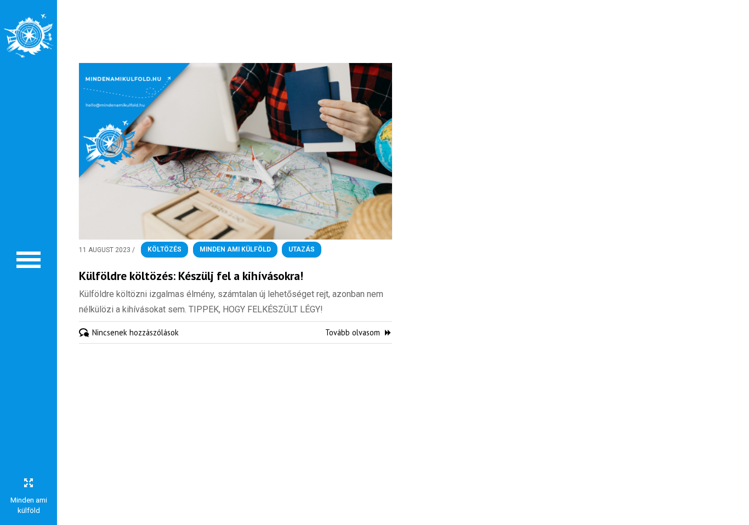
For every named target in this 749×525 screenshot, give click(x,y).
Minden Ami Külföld (235, 250)
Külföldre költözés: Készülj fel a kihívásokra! (191, 275)
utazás (301, 250)
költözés (164, 250)
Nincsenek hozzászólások (135, 332)
